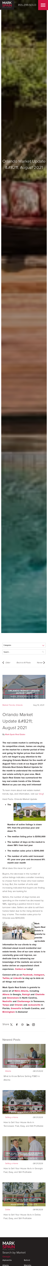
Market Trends (8, 705)
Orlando (19, 705)
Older (7, 662)
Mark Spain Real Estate (15, 734)
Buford (27, 1260)
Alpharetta (7, 1260)
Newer (40, 662)
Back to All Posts (23, 662)
